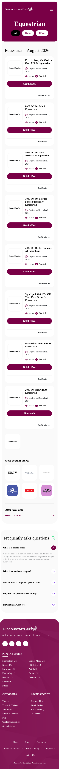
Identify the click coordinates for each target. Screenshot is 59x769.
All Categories (8, 726)
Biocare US (7, 677)
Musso (5, 685)
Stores (27, 742)
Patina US (33, 673)
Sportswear (7, 709)
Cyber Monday (38, 709)
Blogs (15, 742)
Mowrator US (8, 669)
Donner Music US (37, 661)
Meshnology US (9, 661)
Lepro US (6, 681)
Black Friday (37, 705)
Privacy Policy (32, 748)
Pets (4, 717)
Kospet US (7, 665)
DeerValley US (9, 673)
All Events (36, 713)
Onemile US (34, 677)
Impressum (50, 748)
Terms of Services (12, 748)
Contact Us (29, 755)
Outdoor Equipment (11, 722)
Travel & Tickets (10, 705)
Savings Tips (37, 701)
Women (5, 701)
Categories (41, 742)
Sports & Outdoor (10, 713)
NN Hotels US (35, 665)
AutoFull (33, 669)
